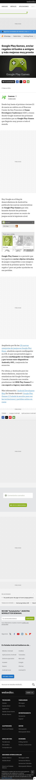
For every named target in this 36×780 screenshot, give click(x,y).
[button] (12, 96)
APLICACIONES (24, 6)
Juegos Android (14, 413)
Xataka (4, 703)
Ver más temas (8, 676)
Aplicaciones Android (29, 413)
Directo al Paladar (7, 729)
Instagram (22, 633)
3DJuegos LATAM (24, 758)
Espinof (21, 719)
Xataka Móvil (6, 706)
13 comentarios (9, 82)
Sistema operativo (8, 658)
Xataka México (7, 758)
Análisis (21, 651)
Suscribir (29, 618)
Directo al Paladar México (7, 767)
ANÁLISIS (5, 6)
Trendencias (6, 742)
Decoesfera (6, 745)
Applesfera (5, 709)
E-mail (28, 81)
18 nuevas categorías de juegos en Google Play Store (17, 348)
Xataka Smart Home (8, 711)
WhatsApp (7, 36)
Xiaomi (4, 666)
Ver (19, 505)
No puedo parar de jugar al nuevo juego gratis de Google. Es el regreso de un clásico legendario (19, 597)
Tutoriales (22, 655)
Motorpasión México (25, 766)
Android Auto (6, 670)
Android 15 (22, 670)
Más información (7, 778)
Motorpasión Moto (24, 732)
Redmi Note (17, 36)
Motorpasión (23, 729)
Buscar (33, 684)
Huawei (4, 662)
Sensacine (22, 716)
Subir (28, 692)
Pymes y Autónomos (25, 745)
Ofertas (21, 666)
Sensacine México (24, 760)
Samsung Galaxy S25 (22, 603)
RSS (26, 633)
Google (21, 662)
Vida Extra (22, 706)
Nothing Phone (28, 36)
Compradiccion (7, 747)
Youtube (18, 633)
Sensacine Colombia (25, 763)
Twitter (21, 81)
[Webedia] (31, 1)
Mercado (21, 658)
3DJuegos (22, 703)
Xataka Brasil (6, 760)
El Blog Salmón (23, 742)
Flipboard (24, 81)
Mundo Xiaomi (6, 714)
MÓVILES (13, 6)
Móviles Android (7, 651)
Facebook (17, 81)
